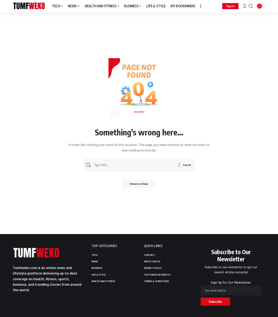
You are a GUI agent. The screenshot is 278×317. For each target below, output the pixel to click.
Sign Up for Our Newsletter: (231, 282)
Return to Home (139, 183)
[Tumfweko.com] (29, 6)
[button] (201, 6)
